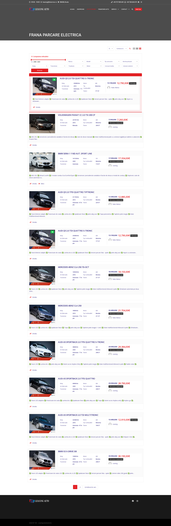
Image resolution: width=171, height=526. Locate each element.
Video (42, 184)
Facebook (132, 501)
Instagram (137, 501)
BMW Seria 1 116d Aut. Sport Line (75, 154)
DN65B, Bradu (64, 2)
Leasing (115, 127)
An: (32, 62)
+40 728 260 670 (131, 2)
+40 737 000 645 (118, 2)
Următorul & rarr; (90, 487)
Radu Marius (115, 87)
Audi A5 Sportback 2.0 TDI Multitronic (78, 415)
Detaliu (38, 107)
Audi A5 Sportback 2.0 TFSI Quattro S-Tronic (81, 342)
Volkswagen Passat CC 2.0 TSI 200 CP (76, 115)
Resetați (39, 70)
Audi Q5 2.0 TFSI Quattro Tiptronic (76, 192)
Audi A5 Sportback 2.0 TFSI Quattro (76, 379)
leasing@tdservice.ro (50, 2)
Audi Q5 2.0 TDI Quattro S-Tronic (77, 78)
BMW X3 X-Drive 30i (67, 451)
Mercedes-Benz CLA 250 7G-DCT (73, 267)
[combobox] (110, 48)
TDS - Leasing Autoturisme (43, 523)
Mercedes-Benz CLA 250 (69, 306)
